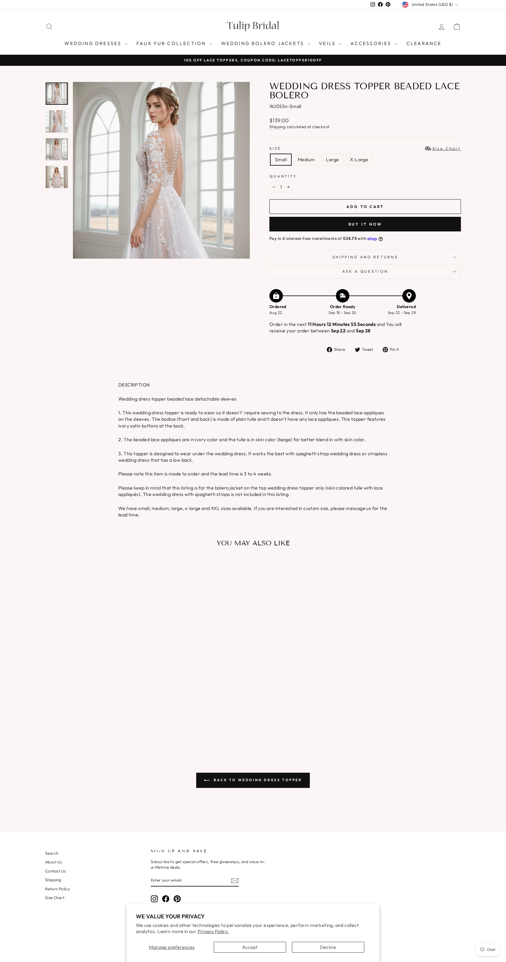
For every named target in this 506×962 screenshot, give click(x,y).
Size (365, 148)
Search (51, 853)
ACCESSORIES (372, 43)
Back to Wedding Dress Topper (257, 780)
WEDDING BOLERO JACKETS (263, 43)
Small (281, 159)
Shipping (277, 126)
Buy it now (365, 224)
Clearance (424, 43)
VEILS (328, 43)
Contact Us (55, 871)
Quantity (283, 176)
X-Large (359, 159)
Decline (328, 947)
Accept (249, 947)
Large (332, 159)
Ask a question (365, 271)
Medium (306, 159)
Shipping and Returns (365, 257)
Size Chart (54, 897)
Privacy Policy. (213, 931)
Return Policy (57, 888)
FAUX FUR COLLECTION (172, 43)
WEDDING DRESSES (93, 43)
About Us (53, 862)
